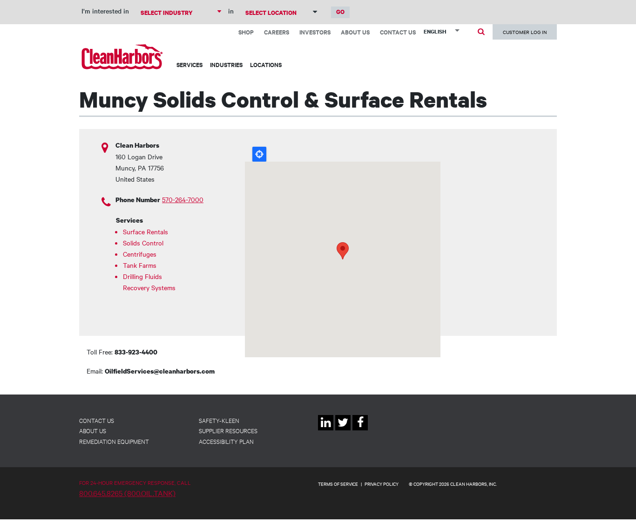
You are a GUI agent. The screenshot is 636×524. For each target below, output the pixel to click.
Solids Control (143, 242)
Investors (315, 31)
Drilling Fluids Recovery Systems (149, 282)
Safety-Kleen (219, 420)
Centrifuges (139, 254)
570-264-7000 (182, 199)
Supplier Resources (228, 430)
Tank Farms (139, 265)
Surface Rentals (145, 231)
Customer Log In (525, 31)
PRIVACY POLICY (382, 483)
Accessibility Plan (226, 441)
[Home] (122, 56)
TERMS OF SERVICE (338, 483)
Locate (259, 154)
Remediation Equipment (114, 441)
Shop (246, 31)
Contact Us (398, 31)
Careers (276, 31)
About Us (355, 31)
